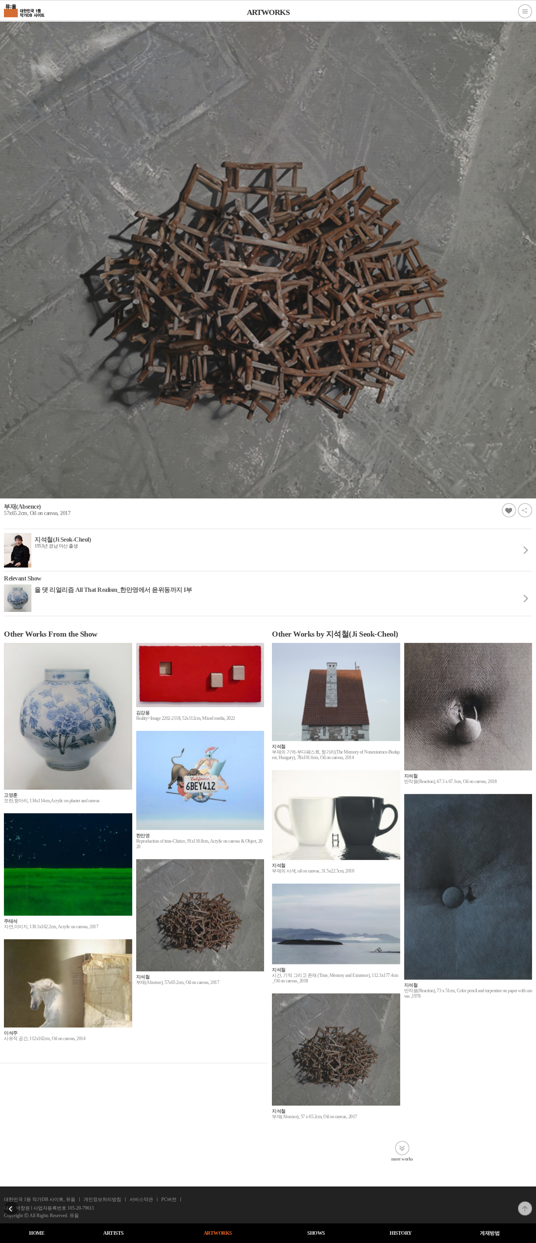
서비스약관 (141, 1199)
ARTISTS (113, 1233)
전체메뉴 (525, 11)
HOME (36, 1233)
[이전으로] (11, 1203)
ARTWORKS (218, 1233)
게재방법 (490, 1233)
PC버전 (169, 1199)
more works (402, 1158)
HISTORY (401, 1233)
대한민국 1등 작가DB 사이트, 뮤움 (39, 1199)
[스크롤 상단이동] (525, 1203)
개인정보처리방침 (102, 1199)
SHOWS (316, 1233)
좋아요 (509, 510)
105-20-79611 (80, 1208)
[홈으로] (24, 10)
